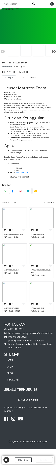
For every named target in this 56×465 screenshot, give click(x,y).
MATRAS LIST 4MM (37, 308)
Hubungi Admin (29, 399)
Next (53, 50)
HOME (10, 360)
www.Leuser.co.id (22, 172)
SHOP (10, 366)
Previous (2, 50)
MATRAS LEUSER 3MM (11, 270)
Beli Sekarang (45, 460)
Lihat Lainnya (47, 202)
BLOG (10, 373)
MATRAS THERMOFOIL (11, 308)
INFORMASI (13, 379)
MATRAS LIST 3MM (37, 234)
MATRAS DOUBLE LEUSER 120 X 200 (41, 271)
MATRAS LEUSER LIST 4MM (13, 234)
